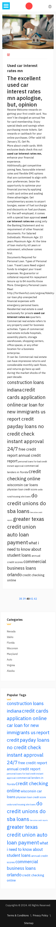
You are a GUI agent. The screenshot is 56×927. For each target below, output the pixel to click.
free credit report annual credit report (24, 455)
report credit (20, 419)
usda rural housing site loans (21, 804)
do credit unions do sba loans (26, 503)
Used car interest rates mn (22, 68)
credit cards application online (26, 397)
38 (20, 598)
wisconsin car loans (22, 485)
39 (24, 598)
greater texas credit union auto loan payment (27, 834)
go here (26, 369)
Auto (9, 659)
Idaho (10, 637)
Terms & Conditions (18, 915)
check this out (34, 149)
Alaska (11, 670)
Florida (11, 642)
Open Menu (6, 5)
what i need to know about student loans (24, 549)
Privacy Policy (40, 915)
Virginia (11, 665)
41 (31, 598)
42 (35, 598)
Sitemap (28, 923)
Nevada (11, 631)
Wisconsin (12, 648)
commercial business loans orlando (26, 568)
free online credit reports (39, 820)
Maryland (12, 653)
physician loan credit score (22, 489)
